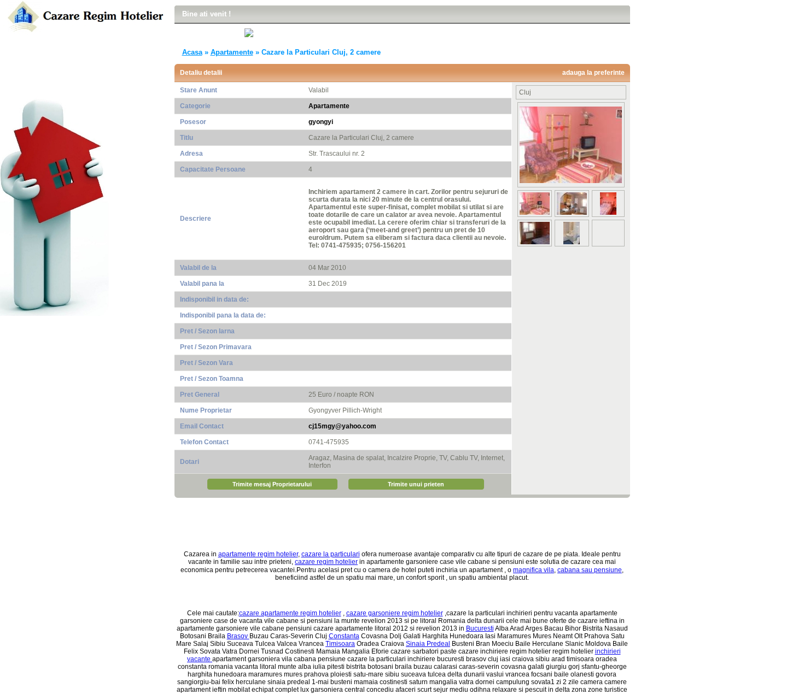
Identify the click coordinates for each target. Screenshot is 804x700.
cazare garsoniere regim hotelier (394, 613)
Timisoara (340, 644)
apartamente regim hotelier (258, 554)
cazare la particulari (330, 554)
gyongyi (320, 122)
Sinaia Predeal (428, 644)
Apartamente (232, 52)
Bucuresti (480, 628)
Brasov (238, 636)
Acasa (192, 52)
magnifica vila (533, 570)
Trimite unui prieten (416, 484)
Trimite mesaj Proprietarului (272, 484)
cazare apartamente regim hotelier (290, 613)
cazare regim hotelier (326, 562)
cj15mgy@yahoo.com (342, 426)
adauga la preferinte (593, 73)
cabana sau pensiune (589, 570)
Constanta (344, 636)
